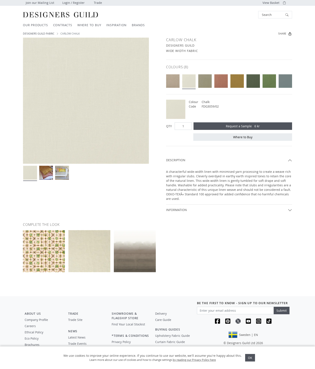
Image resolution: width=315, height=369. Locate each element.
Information (176, 210)
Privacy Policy (121, 342)
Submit (281, 310)
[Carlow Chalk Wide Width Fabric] (189, 81)
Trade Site (75, 320)
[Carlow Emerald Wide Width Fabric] (269, 81)
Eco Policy (32, 338)
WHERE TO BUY (89, 25)
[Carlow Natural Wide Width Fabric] (173, 81)
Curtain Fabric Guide (170, 342)
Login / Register (73, 3)
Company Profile (36, 320)
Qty (169, 126)
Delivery (161, 313)
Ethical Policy (34, 332)
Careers (30, 326)
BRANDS (138, 25)
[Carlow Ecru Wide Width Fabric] (205, 81)
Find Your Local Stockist (128, 324)
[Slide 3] (62, 173)
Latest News (77, 337)
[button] (275, 14)
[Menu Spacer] (86, 324)
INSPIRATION (116, 25)
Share (282, 33)
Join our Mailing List (40, 3)
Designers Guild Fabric (38, 33)
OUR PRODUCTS (35, 25)
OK (250, 358)
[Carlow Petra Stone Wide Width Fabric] (221, 81)
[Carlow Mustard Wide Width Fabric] (237, 81)
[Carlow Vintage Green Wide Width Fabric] (253, 81)
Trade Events (77, 344)
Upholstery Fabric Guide (172, 336)
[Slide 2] (46, 173)
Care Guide (163, 320)
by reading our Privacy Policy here (194, 360)
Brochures (32, 345)
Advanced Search (248, 15)
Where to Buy (242, 137)
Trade (98, 3)
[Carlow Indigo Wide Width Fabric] (285, 81)
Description (175, 160)
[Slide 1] (30, 173)
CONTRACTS (62, 25)
